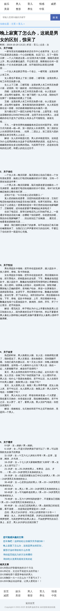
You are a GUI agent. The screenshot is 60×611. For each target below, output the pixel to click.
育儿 (30, 4)
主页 (13, 24)
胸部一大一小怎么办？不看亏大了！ (24, 577)
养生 (30, 9)
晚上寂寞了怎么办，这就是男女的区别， (23, 545)
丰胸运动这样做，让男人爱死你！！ (24, 581)
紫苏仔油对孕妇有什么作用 (16, 550)
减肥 (53, 4)
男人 (18, 4)
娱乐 (6, 4)
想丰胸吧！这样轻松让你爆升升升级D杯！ (24, 541)
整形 (18, 9)
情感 (41, 4)
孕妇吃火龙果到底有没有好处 (17, 559)
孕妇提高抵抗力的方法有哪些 (17, 554)
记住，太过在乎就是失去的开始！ (23, 571)
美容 (6, 9)
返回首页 (30, 603)
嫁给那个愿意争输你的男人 (19, 574)
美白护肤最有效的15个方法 (19, 567)
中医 (41, 9)
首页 (6, 591)
